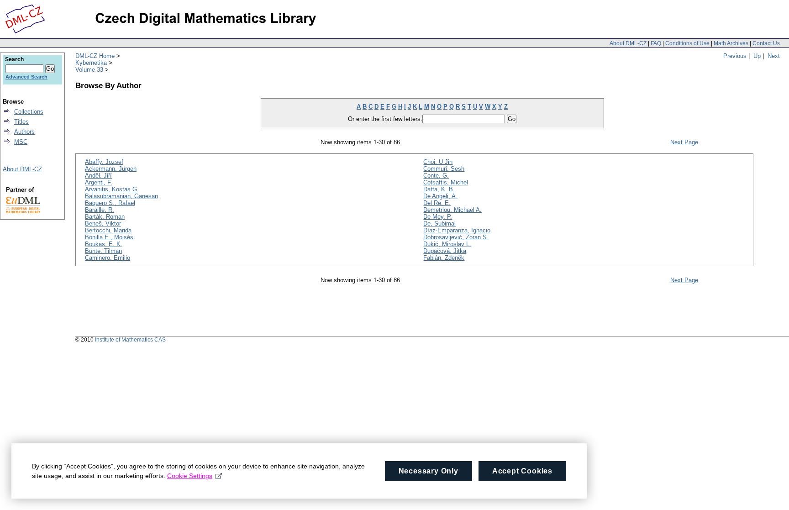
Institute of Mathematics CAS (130, 339)
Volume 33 (89, 69)
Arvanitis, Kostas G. (112, 189)
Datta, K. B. (439, 189)
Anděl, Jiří (98, 175)
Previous (735, 56)
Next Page (684, 142)
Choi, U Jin (437, 161)
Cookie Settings (189, 475)
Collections (28, 111)
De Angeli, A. (440, 196)
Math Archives (731, 43)
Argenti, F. (98, 182)
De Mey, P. (437, 216)
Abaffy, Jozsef (104, 161)
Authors (24, 131)
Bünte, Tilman (103, 250)
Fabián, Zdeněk (443, 257)
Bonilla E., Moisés (109, 237)
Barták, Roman (105, 216)
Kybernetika (91, 62)
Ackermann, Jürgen (111, 168)
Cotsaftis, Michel (445, 182)
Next (774, 56)
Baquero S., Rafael (110, 203)
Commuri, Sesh (443, 168)
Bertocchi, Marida (108, 230)
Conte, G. (436, 175)
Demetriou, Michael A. (452, 209)
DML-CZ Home (95, 56)
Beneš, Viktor (103, 223)
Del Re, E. (437, 203)
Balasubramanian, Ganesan (121, 196)
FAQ (656, 43)
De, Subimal (439, 223)
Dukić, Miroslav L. (447, 244)
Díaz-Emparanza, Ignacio (456, 230)
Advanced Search (26, 76)
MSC (20, 141)
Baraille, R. (99, 209)
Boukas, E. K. (103, 244)
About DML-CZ (628, 43)
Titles (21, 121)
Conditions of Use (687, 43)
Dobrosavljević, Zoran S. (456, 237)
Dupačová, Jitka (444, 250)
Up (757, 56)
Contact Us (766, 43)
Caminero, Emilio (107, 257)
